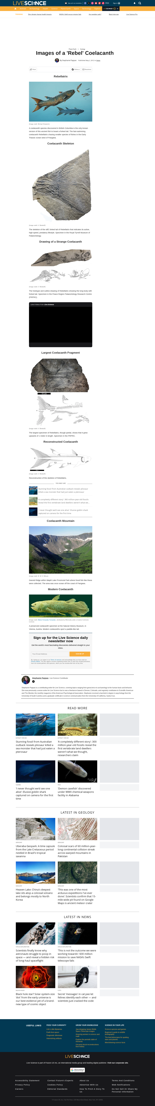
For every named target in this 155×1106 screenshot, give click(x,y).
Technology (86, 8)
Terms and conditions (123, 1081)
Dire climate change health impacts (40, 14)
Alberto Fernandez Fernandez (47, 620)
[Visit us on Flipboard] (99, 3)
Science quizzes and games (115, 1029)
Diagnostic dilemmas (54, 1035)
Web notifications (121, 1085)
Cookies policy (55, 1085)
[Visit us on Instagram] (92, 3)
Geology (82, 49)
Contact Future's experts (60, 1081)
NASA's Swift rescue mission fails (70, 14)
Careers (19, 1089)
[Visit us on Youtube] (96, 3)
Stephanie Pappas (69, 60)
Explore (97, 8)
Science (54, 8)
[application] (60, 325)
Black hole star (114, 14)
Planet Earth (66, 8)
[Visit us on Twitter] (89, 3)
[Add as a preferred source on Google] (77, 1070)
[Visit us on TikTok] (103, 3)
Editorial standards (57, 1089)
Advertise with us (89, 1085)
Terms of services (56, 660)
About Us (84, 1081)
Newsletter (88, 69)
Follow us (77, 69)
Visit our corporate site (117, 1063)
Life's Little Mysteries (54, 1029)
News (98, 60)
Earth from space (52, 1032)
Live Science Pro (131, 14)
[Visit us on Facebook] (85, 3)
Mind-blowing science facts (115, 1042)
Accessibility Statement (27, 1081)
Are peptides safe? (95, 14)
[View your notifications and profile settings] (134, 3)
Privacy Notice (35, 661)
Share (34, 69)
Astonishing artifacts (54, 1038)
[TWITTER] (34, 681)
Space (76, 8)
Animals (23, 8)
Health (45, 8)
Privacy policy (22, 1085)
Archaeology (34, 8)
